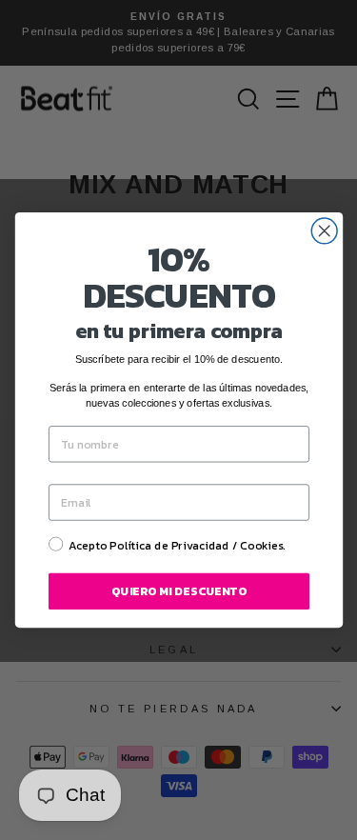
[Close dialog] (324, 231)
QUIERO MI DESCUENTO (179, 591)
